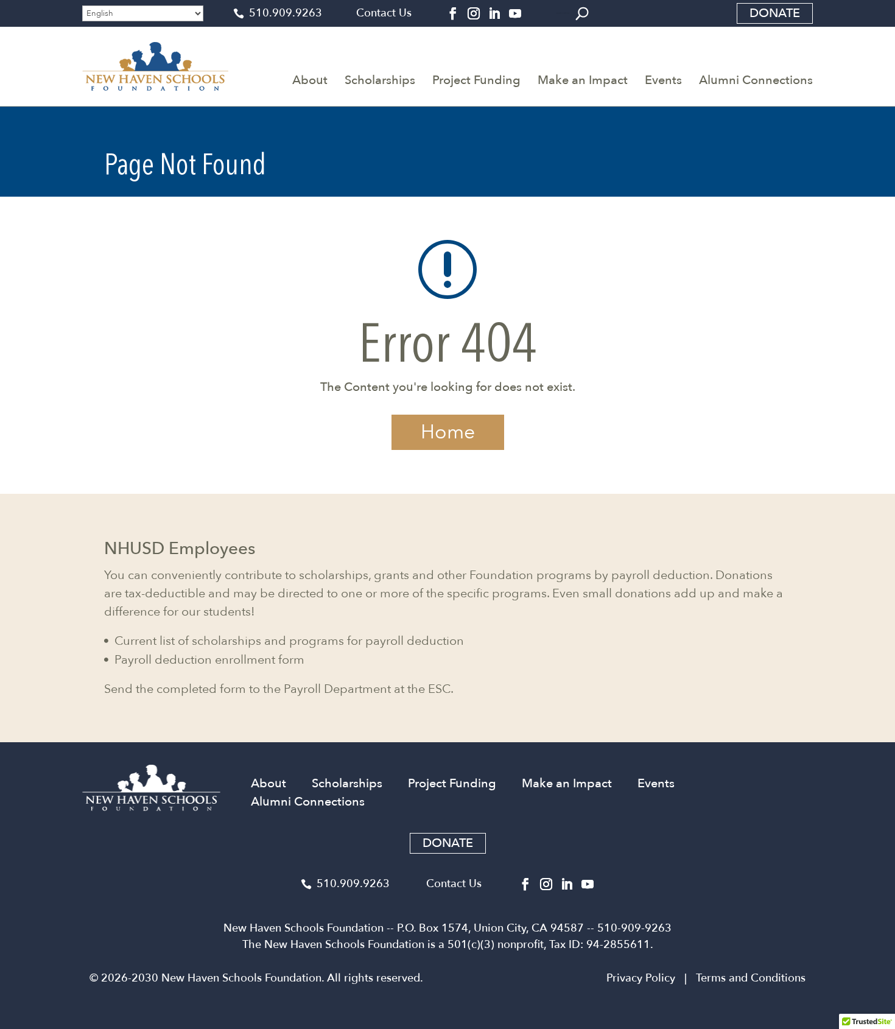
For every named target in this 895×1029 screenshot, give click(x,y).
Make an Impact (583, 80)
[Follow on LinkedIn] (494, 13)
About (310, 80)
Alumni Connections (756, 80)
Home (448, 432)
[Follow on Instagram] (473, 13)
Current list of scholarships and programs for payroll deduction (289, 641)
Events (663, 80)
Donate (774, 13)
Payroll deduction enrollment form (209, 659)
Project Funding (476, 80)
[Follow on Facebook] (453, 13)
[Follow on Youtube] (515, 13)
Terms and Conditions (751, 978)
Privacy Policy (640, 978)
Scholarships (380, 80)
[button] (582, 13)
